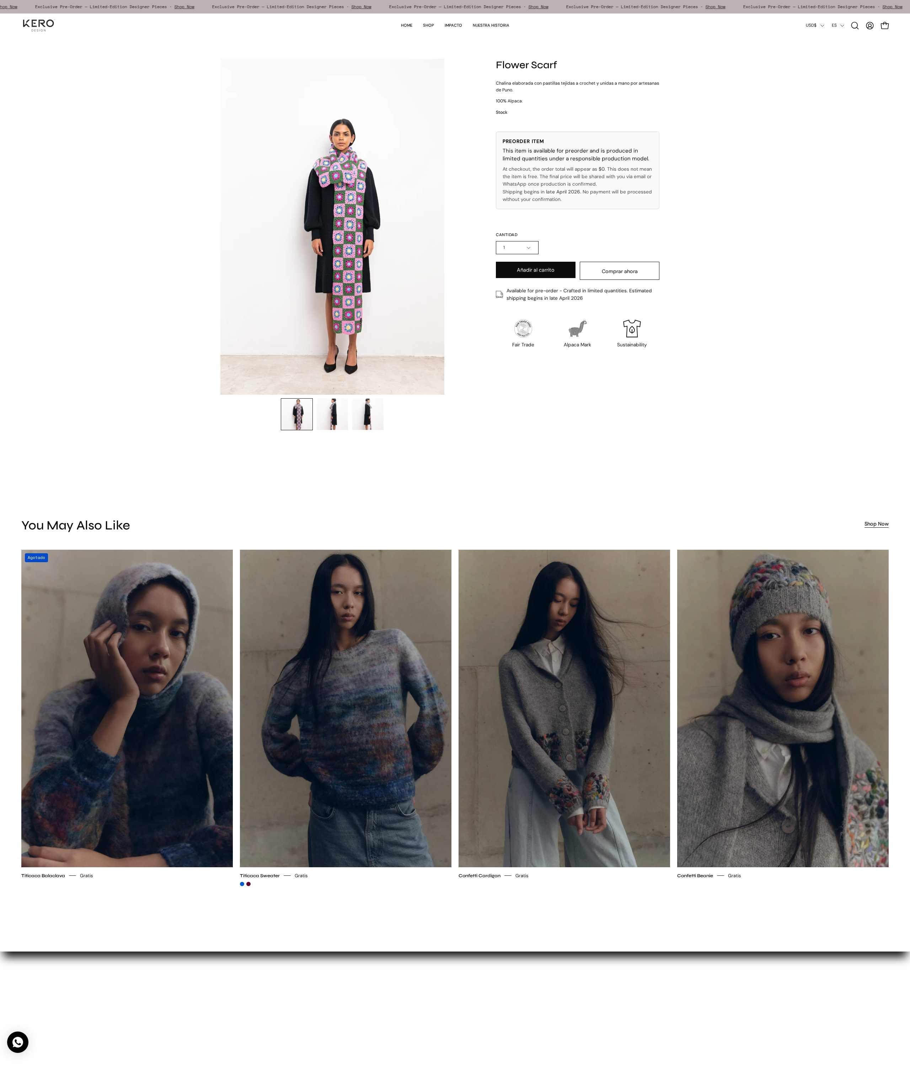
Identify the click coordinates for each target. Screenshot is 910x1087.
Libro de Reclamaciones (368, 1036)
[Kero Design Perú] (39, 25)
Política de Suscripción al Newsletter (382, 1016)
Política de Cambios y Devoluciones (381, 1026)
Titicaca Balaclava (43, 875)
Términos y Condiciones (368, 996)
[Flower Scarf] (297, 414)
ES (834, 25)
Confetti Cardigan (479, 875)
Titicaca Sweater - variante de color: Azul (242, 884)
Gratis (86, 875)
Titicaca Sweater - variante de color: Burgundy (248, 884)
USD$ (811, 25)
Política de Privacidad (365, 1006)
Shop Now (36, 7)
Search (349, 986)
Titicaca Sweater (260, 875)
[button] (453, 25)
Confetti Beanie (695, 875)
